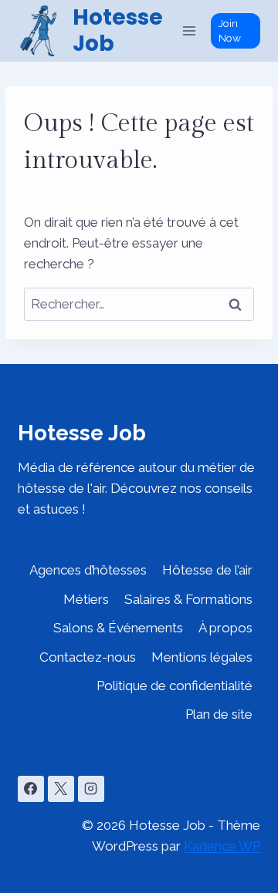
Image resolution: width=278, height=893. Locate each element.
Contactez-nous (87, 657)
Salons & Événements (118, 627)
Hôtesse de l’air (207, 570)
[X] (61, 789)
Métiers (86, 599)
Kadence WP (222, 846)
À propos (225, 627)
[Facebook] (31, 789)
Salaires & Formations (188, 599)
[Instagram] (91, 789)
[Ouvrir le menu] (189, 30)
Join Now (230, 30)
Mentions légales (202, 657)
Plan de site (219, 714)
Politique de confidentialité (175, 685)
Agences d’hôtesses (88, 570)
